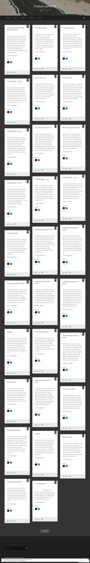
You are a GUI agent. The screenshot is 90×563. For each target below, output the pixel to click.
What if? (37, 434)
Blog (39, 18)
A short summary (12, 233)
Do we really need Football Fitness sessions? (15, 29)
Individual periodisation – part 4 (71, 283)
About (15, 18)
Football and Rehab (45, 6)
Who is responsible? (69, 389)
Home (8, 18)
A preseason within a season (16, 283)
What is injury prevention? (71, 127)
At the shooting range (42, 332)
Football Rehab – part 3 (70, 177)
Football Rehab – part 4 (14, 131)
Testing (9, 332)
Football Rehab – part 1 (14, 183)
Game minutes (11, 382)
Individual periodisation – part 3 (71, 336)
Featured (10, 72)
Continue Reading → (12, 55)
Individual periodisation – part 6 (71, 229)
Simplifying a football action (44, 229)
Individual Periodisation (15, 482)
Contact (23, 18)
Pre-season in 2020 (41, 28)
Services (32, 18)
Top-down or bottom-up (43, 127)
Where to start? (68, 437)
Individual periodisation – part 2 (43, 381)
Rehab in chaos (67, 78)
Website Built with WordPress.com (14, 557)
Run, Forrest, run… (41, 78)
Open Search (84, 18)
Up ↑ (84, 557)
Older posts (45, 531)
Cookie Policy (23, 560)
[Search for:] (16, 548)
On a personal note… (69, 28)
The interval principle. (14, 430)
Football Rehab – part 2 (42, 179)
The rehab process (40, 484)
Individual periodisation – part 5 (43, 282)
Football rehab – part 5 (14, 81)
